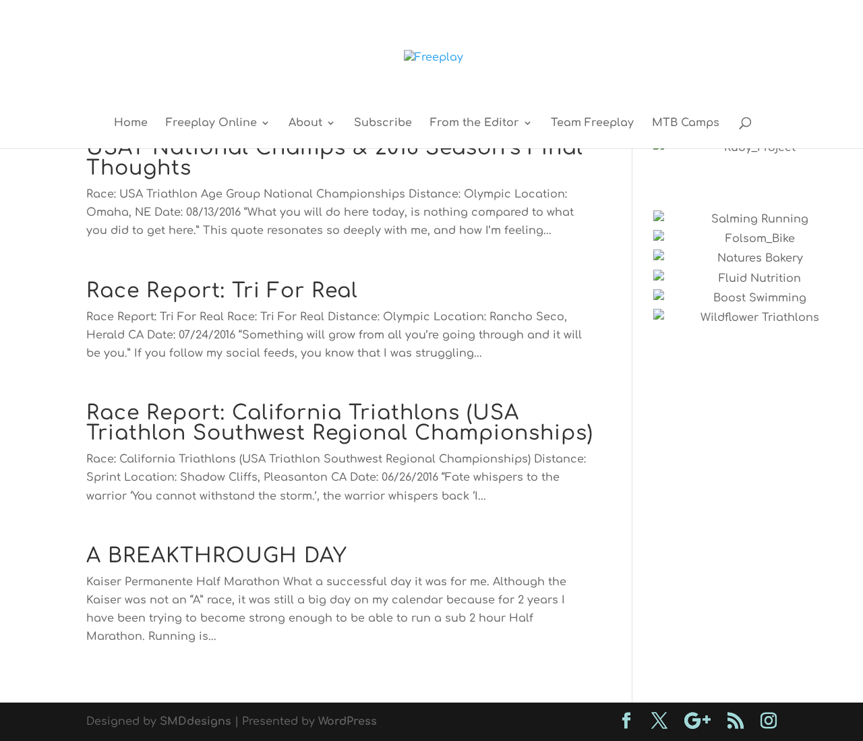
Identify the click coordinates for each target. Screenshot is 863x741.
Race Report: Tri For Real (222, 291)
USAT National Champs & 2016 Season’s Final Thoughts (334, 158)
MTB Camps (685, 123)
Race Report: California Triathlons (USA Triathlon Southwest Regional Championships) (339, 423)
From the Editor (474, 123)
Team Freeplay (592, 123)
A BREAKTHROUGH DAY (216, 556)
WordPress (347, 721)
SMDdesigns (195, 721)
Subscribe (383, 123)
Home (131, 123)
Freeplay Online (211, 123)
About (305, 123)
